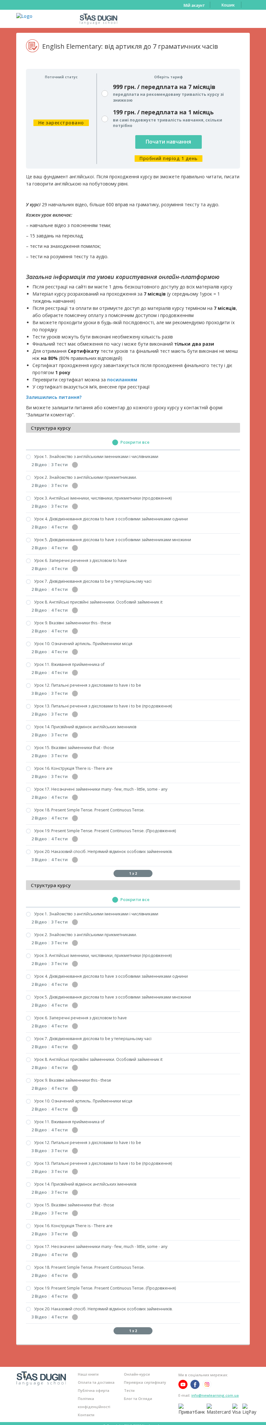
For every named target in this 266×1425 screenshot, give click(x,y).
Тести (129, 1390)
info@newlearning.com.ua (215, 1395)
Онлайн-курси (137, 1374)
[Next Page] (149, 873)
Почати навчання (168, 141)
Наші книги (88, 1374)
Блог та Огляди (138, 1398)
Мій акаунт (194, 5)
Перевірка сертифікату (145, 1382)
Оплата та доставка (96, 1382)
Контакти (86, 1414)
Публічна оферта (93, 1390)
